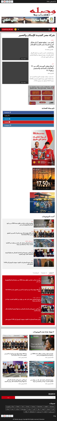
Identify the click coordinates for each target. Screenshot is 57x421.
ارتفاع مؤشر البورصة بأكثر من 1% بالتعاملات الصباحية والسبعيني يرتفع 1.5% (42, 68)
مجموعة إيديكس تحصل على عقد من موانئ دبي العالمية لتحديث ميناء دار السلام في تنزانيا (41, 380)
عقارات (52, 40)
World (17, 406)
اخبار (53, 63)
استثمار (48, 409)
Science (33, 406)
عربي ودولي (30, 241)
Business (52, 406)
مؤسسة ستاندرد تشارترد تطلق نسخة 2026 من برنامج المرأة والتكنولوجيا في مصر (42, 354)
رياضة (29, 409)
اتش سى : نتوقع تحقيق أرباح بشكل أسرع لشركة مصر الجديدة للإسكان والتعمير (42, 44)
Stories (27, 406)
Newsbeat (39, 406)
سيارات (17, 409)
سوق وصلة (23, 409)
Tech (22, 406)
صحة (32, 250)
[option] (28, 224)
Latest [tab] (51, 273)
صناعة (7, 409)
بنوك (32, 231)
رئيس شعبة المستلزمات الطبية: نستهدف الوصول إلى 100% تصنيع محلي (23, 319)
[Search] (18, 29)
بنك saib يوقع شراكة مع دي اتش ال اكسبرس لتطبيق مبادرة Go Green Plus (15, 354)
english (46, 406)
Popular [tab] (43, 273)
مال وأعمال (32, 411)
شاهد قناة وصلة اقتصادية (7, 29)
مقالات (26, 411)
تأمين (34, 409)
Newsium (42, 419)
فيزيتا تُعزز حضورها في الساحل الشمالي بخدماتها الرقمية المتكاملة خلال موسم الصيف (15, 380)
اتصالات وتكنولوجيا (10, 406)
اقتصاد (43, 409)
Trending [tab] (35, 273)
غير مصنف (39, 411)
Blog (54, 416)
